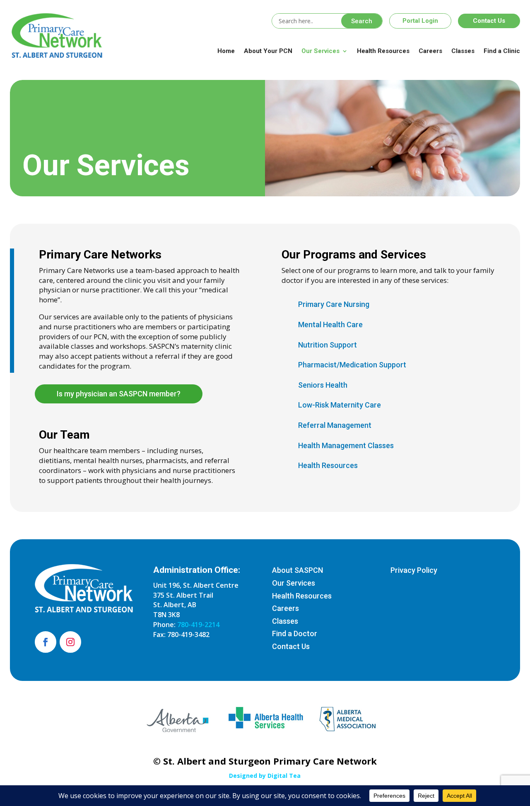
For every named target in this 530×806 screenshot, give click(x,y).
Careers (430, 51)
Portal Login (420, 20)
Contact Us (489, 20)
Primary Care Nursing (333, 304)
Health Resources (383, 51)
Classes (463, 51)
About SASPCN (297, 570)
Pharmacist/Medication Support (352, 364)
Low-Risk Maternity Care (339, 405)
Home (226, 51)
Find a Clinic (502, 51)
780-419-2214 (198, 624)
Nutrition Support (327, 344)
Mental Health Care (330, 324)
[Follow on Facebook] (45, 642)
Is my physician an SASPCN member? (119, 393)
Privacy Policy (413, 570)
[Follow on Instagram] (70, 642)
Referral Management (334, 425)
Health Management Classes (346, 445)
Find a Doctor (294, 633)
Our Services (320, 51)
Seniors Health (322, 385)
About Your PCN (268, 51)
